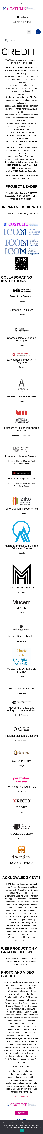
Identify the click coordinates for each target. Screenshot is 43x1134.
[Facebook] (18, 1120)
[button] (29, 32)
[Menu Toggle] (21, 3)
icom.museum (21, 1096)
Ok (22, 1131)
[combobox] (22, 40)
